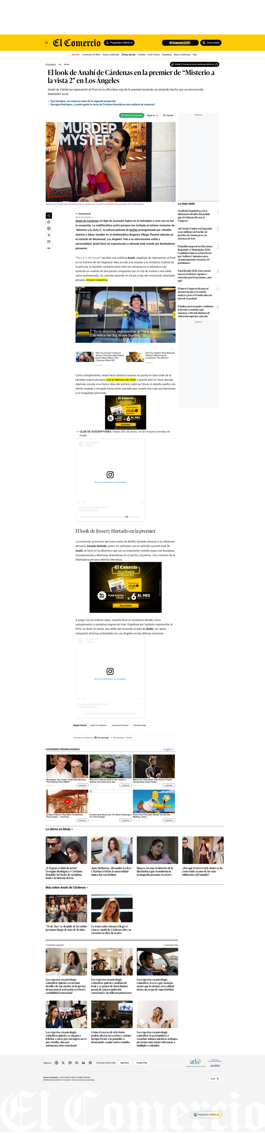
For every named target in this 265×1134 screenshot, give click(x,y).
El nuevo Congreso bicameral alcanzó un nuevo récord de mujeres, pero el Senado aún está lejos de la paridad (195, 293)
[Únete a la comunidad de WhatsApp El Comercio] (131, 115)
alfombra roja (140, 725)
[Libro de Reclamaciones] (215, 1062)
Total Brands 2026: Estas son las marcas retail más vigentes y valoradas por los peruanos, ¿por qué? (195, 275)
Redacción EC (85, 214)
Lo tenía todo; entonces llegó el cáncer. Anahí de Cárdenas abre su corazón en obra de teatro (111, 929)
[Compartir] (49, 216)
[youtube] (76, 1062)
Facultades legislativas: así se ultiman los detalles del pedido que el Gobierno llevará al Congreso (194, 215)
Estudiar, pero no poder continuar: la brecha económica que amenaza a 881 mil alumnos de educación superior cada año (196, 311)
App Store (124, 1063)
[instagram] (70, 1062)
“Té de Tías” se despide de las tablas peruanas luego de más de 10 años (66, 928)
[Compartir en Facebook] (49, 228)
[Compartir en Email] (49, 241)
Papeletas (167, 54)
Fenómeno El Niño (91, 54)
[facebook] (56, 1062)
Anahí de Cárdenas (98, 725)
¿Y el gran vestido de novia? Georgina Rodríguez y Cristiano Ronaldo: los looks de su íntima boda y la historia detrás (64, 872)
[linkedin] (83, 1062)
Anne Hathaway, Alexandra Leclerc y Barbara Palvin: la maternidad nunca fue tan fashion (111, 871)
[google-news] (90, 1062)
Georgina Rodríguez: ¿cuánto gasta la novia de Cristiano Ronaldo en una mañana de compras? (103, 104)
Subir (213, 1079)
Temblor (142, 54)
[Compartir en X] (49, 235)
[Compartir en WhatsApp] (49, 222)
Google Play (142, 1063)
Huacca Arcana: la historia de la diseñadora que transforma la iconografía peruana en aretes (155, 871)
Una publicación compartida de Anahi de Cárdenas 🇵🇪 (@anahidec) (110, 517)
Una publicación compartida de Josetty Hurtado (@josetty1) (110, 713)
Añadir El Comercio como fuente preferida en (194, 64)
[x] (63, 1062)
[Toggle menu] (46, 43)
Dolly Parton (154, 54)
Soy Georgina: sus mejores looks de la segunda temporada (83, 101)
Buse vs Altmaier (111, 54)
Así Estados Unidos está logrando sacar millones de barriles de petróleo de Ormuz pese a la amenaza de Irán (195, 233)
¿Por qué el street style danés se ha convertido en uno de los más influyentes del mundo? (202, 871)
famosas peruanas (120, 725)
